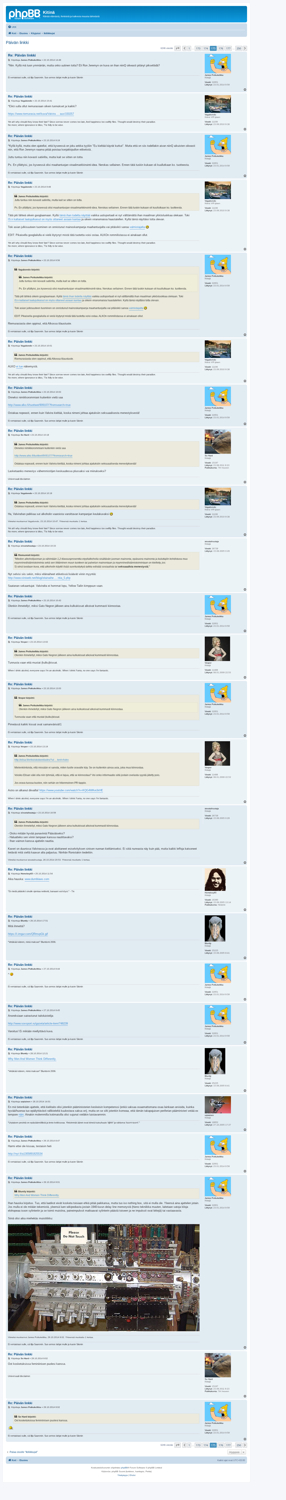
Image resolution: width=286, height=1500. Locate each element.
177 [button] (228, 48)
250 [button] (239, 48)
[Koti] (25, 13)
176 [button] (221, 48)
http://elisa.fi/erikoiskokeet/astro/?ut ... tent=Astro (41, 759)
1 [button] (189, 48)
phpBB (124, 1468)
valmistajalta (137, 227)
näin (21, 1114)
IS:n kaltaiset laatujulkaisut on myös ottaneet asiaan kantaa (44, 219)
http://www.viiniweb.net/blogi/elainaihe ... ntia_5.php (39, 577)
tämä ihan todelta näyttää (74, 215)
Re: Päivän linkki (22, 55)
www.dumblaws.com (37, 879)
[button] (177, 48)
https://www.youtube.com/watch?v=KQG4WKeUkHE (71, 790)
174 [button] (206, 48)
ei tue (19, 366)
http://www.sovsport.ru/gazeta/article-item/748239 (38, 1023)
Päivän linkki (17, 42)
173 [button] (198, 48)
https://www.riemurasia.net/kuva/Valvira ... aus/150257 (41, 113)
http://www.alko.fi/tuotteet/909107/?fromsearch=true (39, 405)
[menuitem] (12, 27)
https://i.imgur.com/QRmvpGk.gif (28, 933)
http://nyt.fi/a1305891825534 (25, 1153)
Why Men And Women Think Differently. (32, 1058)
